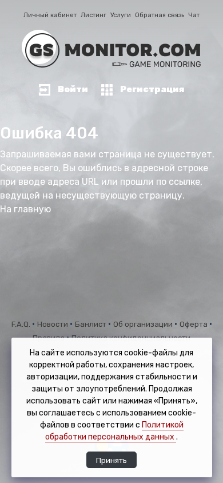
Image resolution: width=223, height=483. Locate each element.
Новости (53, 324)
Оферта (194, 324)
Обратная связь (159, 15)
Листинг (93, 15)
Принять (111, 460)
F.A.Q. (21, 324)
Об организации (143, 324)
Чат (194, 15)
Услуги (120, 15)
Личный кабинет (50, 15)
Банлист (91, 324)
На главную (25, 209)
